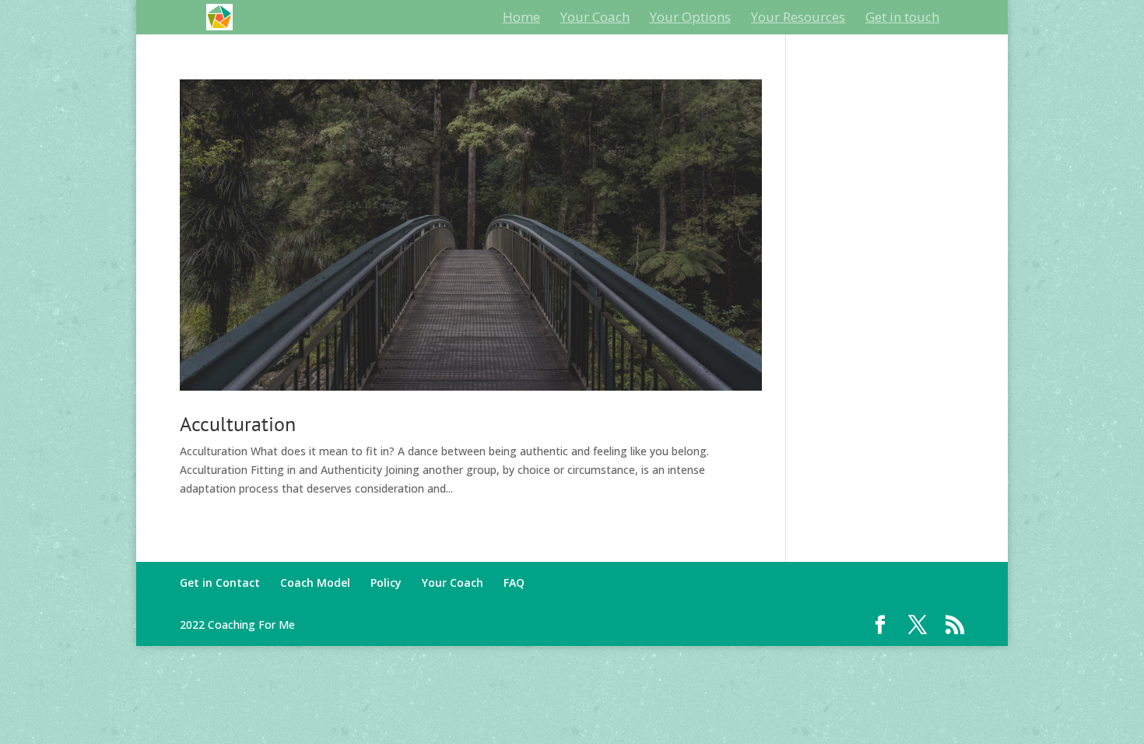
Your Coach (595, 19)
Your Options (690, 19)
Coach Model (315, 582)
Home (521, 19)
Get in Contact (220, 582)
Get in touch (902, 19)
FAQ (514, 582)
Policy (386, 582)
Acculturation (238, 424)
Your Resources (798, 19)
